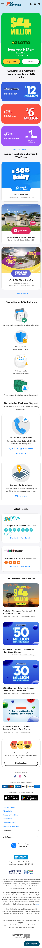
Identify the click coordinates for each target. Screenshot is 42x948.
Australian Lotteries (25, 732)
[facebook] (14, 776)
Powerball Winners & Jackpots (27, 655)
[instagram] (19, 776)
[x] (25, 776)
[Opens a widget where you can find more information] (32, 944)
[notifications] (30, 4)
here (37, 904)
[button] (2, 4)
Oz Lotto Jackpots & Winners (27, 616)
